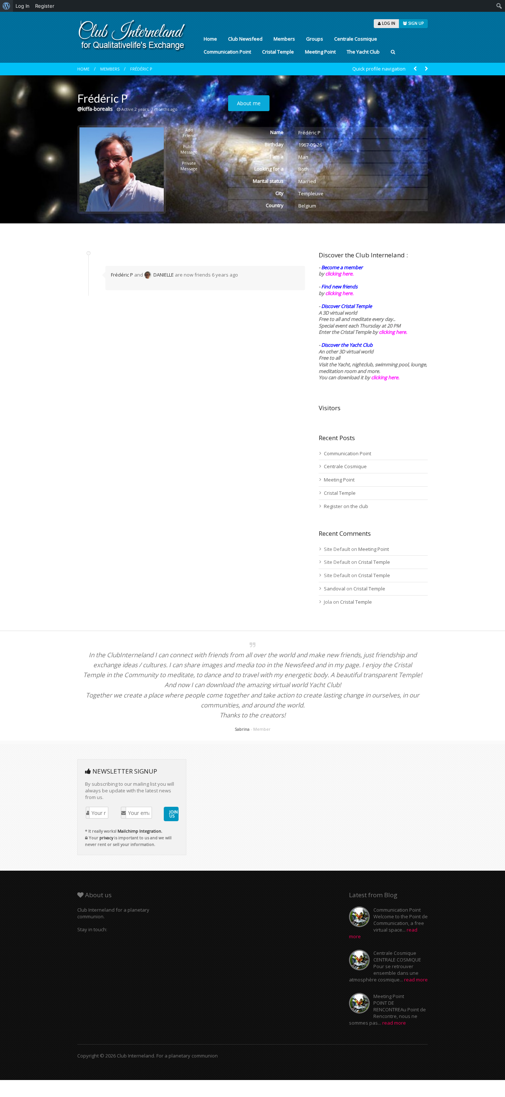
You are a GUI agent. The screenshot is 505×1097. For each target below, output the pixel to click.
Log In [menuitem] (23, 6)
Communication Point (227, 51)
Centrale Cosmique (355, 38)
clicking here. (339, 273)
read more (416, 979)
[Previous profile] (415, 69)
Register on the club (346, 506)
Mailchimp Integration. (140, 831)
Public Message (188, 149)
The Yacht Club (363, 51)
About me (249, 103)
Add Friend (189, 132)
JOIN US (173, 814)
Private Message (188, 165)
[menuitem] (6, 6)
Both (303, 169)
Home (210, 38)
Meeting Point (320, 51)
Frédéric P (141, 69)
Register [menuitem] (44, 6)
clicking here (384, 377)
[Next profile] (426, 69)
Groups (314, 38)
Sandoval (334, 588)
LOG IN (388, 23)
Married (307, 181)
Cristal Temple (278, 51)
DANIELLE (163, 274)
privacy (106, 837)
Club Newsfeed (245, 38)
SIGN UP (415, 23)
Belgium (307, 205)
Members (284, 38)
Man (303, 157)
